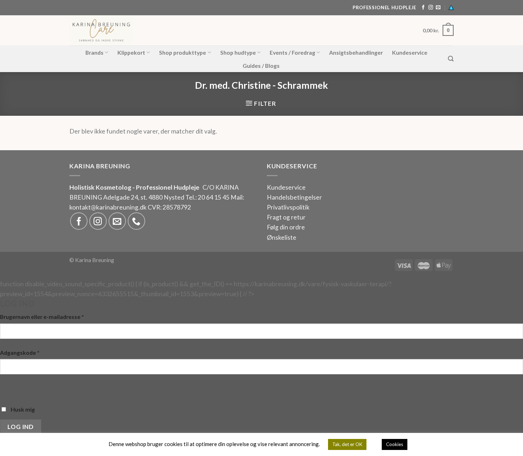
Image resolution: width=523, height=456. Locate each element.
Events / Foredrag (292, 52)
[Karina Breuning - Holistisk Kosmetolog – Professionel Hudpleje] (141, 30)
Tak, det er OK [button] (347, 444)
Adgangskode (19, 352)
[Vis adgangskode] (7, 388)
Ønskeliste (281, 237)
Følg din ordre (286, 227)
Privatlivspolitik (288, 207)
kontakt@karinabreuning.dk (108, 207)
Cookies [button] (394, 444)
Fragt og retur (286, 217)
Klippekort (131, 52)
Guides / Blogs (261, 65)
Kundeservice (409, 52)
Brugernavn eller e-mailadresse (42, 316)
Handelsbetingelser (294, 197)
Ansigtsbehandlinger (356, 52)
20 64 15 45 (213, 197)
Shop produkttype (182, 52)
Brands (94, 52)
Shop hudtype (238, 52)
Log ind (20, 426)
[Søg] (451, 59)
